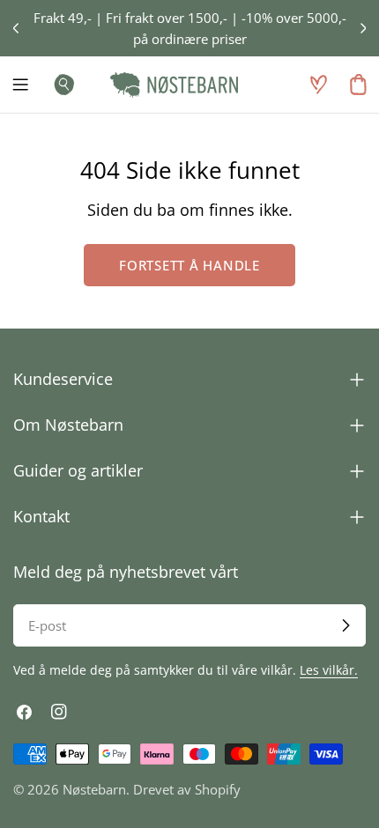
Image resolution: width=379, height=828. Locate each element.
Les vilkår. (329, 670)
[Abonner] (345, 625)
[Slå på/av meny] (20, 84)
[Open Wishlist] (318, 84)
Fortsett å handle (189, 265)
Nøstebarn (94, 789)
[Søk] (59, 84)
